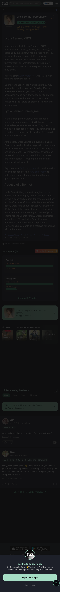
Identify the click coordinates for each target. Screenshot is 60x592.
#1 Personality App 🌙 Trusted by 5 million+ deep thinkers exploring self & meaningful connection (30, 568)
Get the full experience (30, 564)
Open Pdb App (30, 577)
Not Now (30, 585)
